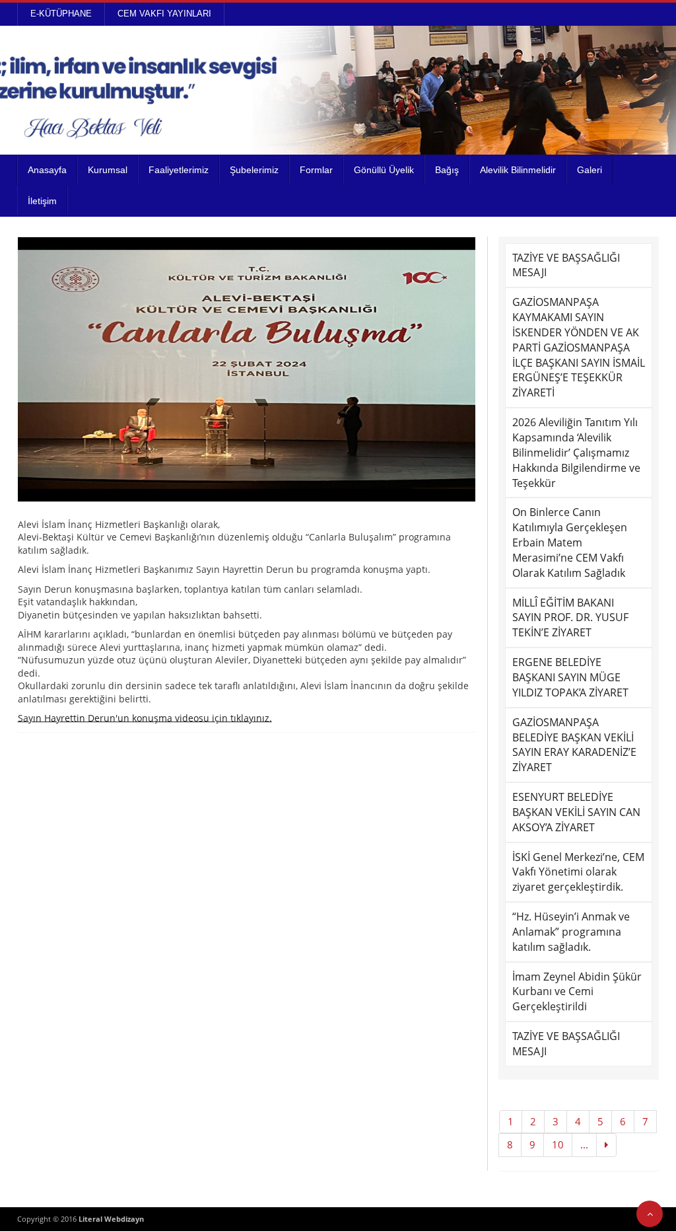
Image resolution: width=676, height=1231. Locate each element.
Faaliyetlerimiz (179, 170)
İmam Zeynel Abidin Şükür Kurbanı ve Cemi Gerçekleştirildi (577, 991)
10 (558, 1144)
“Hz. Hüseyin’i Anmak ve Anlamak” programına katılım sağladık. (571, 931)
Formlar (316, 170)
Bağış (447, 170)
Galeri (589, 170)
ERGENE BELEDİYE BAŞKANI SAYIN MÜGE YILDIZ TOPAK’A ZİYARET (570, 677)
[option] (247, 369)
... (584, 1144)
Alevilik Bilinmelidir (518, 170)
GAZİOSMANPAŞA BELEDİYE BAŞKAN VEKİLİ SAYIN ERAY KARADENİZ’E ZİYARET (574, 745)
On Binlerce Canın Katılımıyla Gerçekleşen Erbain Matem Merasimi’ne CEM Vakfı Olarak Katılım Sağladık (569, 542)
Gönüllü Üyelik (384, 170)
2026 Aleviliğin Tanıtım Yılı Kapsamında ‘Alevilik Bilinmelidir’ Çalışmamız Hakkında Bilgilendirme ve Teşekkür (576, 452)
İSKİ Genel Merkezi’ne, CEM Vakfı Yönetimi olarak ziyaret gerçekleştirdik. (578, 872)
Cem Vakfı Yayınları (164, 14)
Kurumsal (107, 170)
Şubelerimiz (254, 170)
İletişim (42, 201)
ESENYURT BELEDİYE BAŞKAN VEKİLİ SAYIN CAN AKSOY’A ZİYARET (576, 812)
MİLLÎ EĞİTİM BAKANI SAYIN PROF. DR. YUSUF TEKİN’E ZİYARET (570, 617)
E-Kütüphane (61, 14)
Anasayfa (47, 170)
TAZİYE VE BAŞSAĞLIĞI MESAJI (566, 265)
